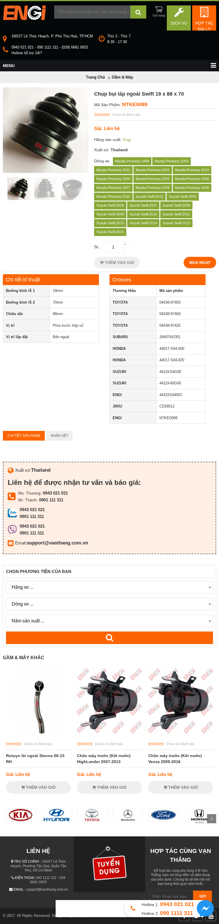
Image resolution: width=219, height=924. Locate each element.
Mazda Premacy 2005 (153, 179)
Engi (127, 139)
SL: (97, 247)
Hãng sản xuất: (107, 139)
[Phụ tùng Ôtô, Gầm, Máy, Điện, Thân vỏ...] (24, 18)
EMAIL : (19, 889)
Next (211, 818)
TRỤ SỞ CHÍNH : (27, 862)
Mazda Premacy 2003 (192, 170)
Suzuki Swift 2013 (110, 223)
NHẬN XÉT (59, 436)
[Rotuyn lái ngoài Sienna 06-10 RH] (38, 735)
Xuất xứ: (101, 150)
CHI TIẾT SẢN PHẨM (23, 436)
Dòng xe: (102, 161)
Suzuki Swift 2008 (176, 205)
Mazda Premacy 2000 (171, 161)
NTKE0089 (134, 104)
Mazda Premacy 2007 (113, 188)
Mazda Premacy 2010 (113, 197)
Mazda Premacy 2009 (192, 188)
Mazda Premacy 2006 (192, 179)
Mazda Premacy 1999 (132, 161)
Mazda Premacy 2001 (113, 170)
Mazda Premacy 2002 (153, 170)
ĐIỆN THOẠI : (25, 878)
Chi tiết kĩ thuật (23, 280)
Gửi (202, 896)
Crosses (121, 280)
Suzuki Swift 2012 (149, 197)
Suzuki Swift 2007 (143, 205)
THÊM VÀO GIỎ (119, 262)
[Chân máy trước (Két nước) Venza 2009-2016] (180, 735)
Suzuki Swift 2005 (182, 197)
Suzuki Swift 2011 (176, 214)
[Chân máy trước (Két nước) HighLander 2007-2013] (109, 735)
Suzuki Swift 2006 (110, 205)
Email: (21, 542)
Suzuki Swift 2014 (143, 223)
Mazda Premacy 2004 (113, 179)
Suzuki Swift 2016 (110, 232)
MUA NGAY (199, 262)
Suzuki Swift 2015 (176, 223)
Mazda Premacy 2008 (153, 188)
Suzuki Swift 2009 (110, 214)
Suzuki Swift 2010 (143, 214)
